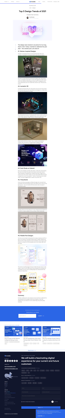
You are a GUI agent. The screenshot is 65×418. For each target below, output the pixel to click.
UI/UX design (7, 399)
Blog (39, 1)
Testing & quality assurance (9, 402)
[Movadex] (32, 1)
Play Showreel (50, 1)
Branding (6, 400)
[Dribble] (10, 361)
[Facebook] (12, 361)
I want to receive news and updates (29, 401)
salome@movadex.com (11, 369)
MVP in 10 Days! (7, 391)
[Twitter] (17, 361)
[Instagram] (15, 361)
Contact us (55, 1)
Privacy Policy (50, 413)
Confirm (39, 415)
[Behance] (8, 361)
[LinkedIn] (5, 361)
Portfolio (12, 1)
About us (17, 1)
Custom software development (10, 397)
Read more (31, 350)
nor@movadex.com (10, 366)
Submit (40, 315)
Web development (8, 394)
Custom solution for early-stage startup (10, 404)
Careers (43, 1)
